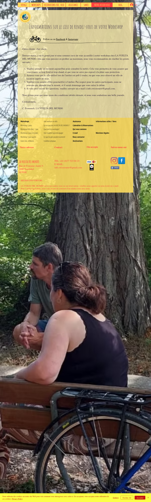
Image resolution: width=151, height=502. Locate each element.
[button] (106, 121)
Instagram (73, 39)
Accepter (140, 497)
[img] (89, 162)
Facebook (60, 39)
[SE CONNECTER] (130, 5)
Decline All (127, 497)
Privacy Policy (17, 499)
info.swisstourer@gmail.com (101, 88)
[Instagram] (114, 160)
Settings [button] (116, 497)
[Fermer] (148, 497)
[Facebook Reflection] (121, 160)
